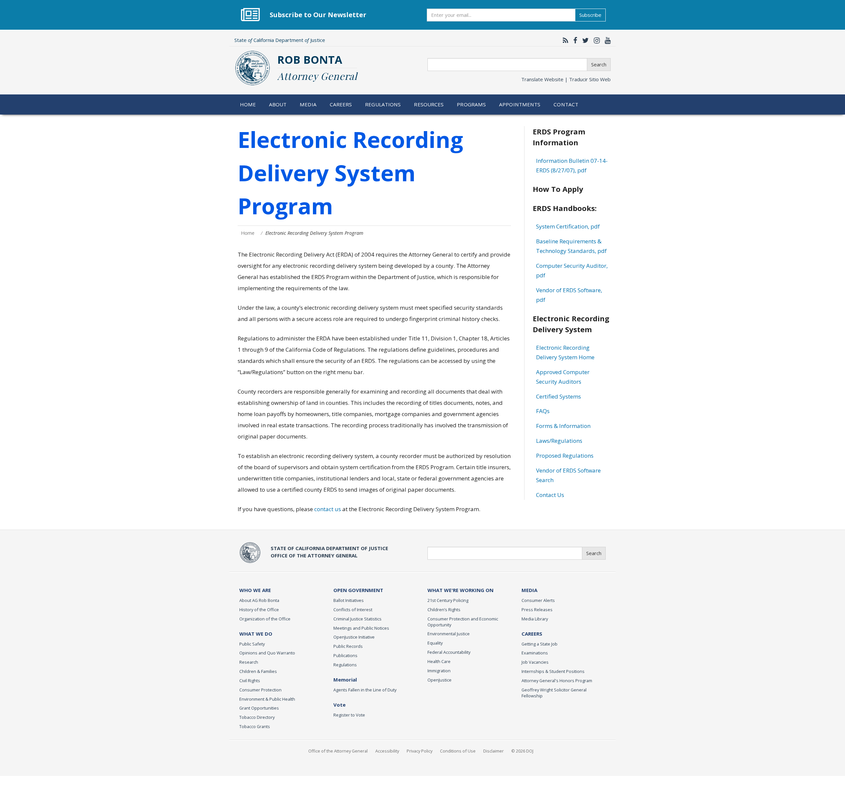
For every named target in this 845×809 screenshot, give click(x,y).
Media (308, 104)
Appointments (520, 104)
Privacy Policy (419, 751)
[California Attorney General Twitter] (584, 40)
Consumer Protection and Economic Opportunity (462, 622)
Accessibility (387, 751)
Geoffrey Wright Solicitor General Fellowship (554, 693)
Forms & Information (563, 426)
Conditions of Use (458, 751)
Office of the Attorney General (338, 751)
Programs (471, 104)
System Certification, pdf (568, 226)
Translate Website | (566, 79)
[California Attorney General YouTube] (606, 40)
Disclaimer (493, 751)
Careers (341, 104)
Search (598, 64)
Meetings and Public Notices (361, 628)
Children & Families (258, 671)
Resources (429, 104)
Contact (566, 104)
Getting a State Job (540, 644)
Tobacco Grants (254, 726)
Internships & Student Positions (553, 671)
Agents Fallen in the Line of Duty (364, 690)
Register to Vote (349, 715)
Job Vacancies (535, 662)
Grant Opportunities (259, 708)
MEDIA (529, 590)
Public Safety (252, 644)
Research (248, 662)
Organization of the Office (264, 619)
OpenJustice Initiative (354, 637)
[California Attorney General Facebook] (573, 40)
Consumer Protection (260, 690)
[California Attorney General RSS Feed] (563, 40)
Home (248, 104)
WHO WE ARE (255, 590)
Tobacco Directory (257, 717)
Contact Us (550, 495)
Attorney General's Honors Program (557, 681)
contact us (327, 509)
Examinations (535, 653)
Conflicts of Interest (352, 610)
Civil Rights (249, 681)
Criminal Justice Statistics (357, 619)
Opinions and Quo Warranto (267, 653)
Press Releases (537, 610)
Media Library (535, 619)
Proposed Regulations (564, 455)
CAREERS (532, 633)
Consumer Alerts (538, 600)
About (278, 104)
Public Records (348, 646)
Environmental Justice (448, 634)
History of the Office (259, 610)
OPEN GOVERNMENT (358, 590)
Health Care (439, 661)
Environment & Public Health (267, 699)
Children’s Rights (443, 610)
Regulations (383, 104)
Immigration (439, 671)
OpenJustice (439, 680)
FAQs (543, 411)
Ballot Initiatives (348, 600)
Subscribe (590, 15)
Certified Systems (558, 396)
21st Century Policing (447, 600)
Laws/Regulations (559, 440)
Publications (345, 655)
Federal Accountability (448, 652)
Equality (435, 643)
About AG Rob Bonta (259, 600)
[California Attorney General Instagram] (595, 40)
